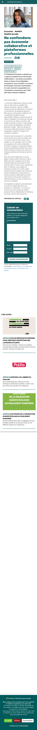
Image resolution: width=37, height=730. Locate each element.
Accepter (8, 720)
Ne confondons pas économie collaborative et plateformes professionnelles (19, 46)
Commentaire (10, 221)
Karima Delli (8, 62)
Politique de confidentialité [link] (19, 726)
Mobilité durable (11, 34)
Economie (8, 31)
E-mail (9, 249)
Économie (8, 69)
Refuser (17, 720)
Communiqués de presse (13, 66)
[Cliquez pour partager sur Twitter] (16, 58)
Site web (10, 252)
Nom (9, 245)
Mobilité (18, 31)
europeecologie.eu (14, 2)
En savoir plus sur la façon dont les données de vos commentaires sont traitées (18, 268)
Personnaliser (28, 720)
